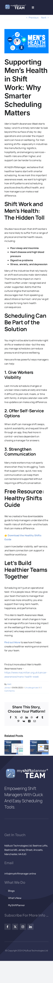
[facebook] (7, 927)
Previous (33, 17)
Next (43, 17)
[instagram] (23, 927)
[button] (6, 747)
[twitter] (15, 927)
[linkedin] (30, 927)
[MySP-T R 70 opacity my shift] (15, 5)
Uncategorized (32, 687)
